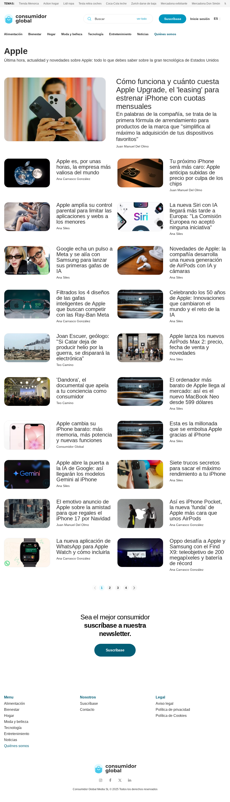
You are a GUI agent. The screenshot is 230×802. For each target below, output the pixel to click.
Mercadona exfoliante (174, 3)
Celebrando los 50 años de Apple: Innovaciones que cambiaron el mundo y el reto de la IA (198, 304)
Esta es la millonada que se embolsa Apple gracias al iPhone (196, 429)
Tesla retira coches (90, 3)
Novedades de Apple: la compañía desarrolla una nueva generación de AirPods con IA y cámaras (198, 260)
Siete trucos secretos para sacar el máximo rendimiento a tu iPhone (198, 468)
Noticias (142, 34)
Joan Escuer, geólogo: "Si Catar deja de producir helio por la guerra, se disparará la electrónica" (83, 347)
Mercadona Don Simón (206, 3)
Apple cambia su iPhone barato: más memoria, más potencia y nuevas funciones (84, 432)
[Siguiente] (134, 588)
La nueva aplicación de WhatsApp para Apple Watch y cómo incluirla (83, 546)
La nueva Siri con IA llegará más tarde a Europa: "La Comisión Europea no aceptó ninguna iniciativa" (195, 216)
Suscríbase (172, 19)
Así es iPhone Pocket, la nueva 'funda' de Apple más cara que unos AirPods (196, 510)
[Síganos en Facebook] (110, 780)
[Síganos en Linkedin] (129, 780)
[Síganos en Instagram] (100, 780)
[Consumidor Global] (25, 19)
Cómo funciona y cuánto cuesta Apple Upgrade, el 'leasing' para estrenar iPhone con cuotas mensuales (167, 93)
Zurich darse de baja (143, 3)
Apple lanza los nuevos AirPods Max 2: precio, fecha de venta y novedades (197, 344)
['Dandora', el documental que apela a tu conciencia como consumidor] (27, 391)
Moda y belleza (71, 34)
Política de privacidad (173, 709)
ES (216, 18)
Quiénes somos (165, 34)
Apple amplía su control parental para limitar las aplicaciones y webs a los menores (84, 213)
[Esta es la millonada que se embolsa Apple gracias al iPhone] (140, 435)
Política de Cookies (171, 716)
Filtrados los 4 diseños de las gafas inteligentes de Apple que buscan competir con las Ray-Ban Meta (82, 304)
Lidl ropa (68, 3)
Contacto (87, 709)
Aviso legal (164, 703)
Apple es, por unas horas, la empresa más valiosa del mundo (83, 166)
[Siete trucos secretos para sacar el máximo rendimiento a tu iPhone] (140, 474)
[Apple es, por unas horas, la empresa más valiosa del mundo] (27, 173)
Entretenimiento (120, 34)
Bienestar (34, 34)
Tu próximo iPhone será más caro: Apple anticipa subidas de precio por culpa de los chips (196, 172)
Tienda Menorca (29, 3)
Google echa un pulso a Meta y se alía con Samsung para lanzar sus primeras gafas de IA (84, 260)
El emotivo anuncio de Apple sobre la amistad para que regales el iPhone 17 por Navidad (83, 510)
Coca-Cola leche (116, 3)
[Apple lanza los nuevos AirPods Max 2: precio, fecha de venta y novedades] (140, 347)
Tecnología (95, 34)
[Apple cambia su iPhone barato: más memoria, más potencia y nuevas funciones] (27, 435)
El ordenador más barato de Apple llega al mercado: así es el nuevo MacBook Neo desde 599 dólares (197, 391)
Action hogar (51, 3)
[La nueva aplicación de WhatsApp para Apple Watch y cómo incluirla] (27, 552)
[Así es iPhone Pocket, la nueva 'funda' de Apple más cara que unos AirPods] (140, 513)
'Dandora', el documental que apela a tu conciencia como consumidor (82, 388)
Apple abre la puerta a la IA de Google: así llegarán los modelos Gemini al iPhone (82, 471)
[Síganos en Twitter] (119, 780)
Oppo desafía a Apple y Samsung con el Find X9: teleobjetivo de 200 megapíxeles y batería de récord (197, 552)
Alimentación (13, 34)
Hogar (51, 34)
